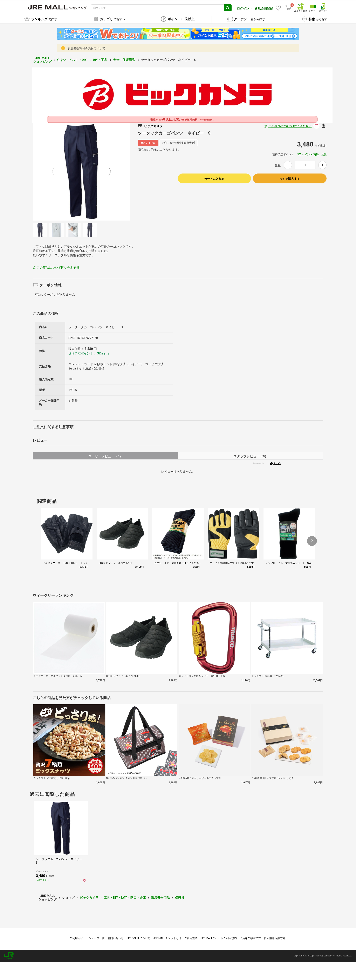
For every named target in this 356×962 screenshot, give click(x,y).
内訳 (324, 154)
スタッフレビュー (250, 456)
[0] (288, 8)
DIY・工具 (100, 60)
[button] (312, 541)
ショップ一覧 (97, 938)
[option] (81, 172)
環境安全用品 (160, 897)
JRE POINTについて (138, 938)
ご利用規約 (191, 938)
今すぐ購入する (290, 178)
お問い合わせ (116, 938)
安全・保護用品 (124, 60)
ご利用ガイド (78, 938)
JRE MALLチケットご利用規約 (218, 938)
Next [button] (107, 171)
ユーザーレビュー (105, 456)
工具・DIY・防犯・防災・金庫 (125, 897)
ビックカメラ (89, 897)
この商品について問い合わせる (290, 126)
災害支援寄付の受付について (86, 48)
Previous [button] (55, 171)
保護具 (179, 897)
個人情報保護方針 (274, 938)
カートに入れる (214, 178)
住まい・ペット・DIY (72, 60)
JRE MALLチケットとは (167, 938)
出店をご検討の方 (250, 938)
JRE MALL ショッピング (42, 60)
